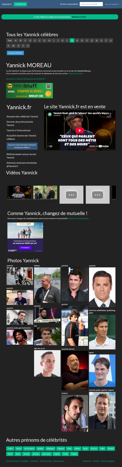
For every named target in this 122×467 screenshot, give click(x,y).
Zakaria (61, 448)
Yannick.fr (7, 4)
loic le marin (29, 448)
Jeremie (36, 454)
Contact (96, 461)
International (58, 461)
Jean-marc (46, 454)
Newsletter (87, 461)
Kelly (18, 454)
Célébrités (20, 4)
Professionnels (46, 461)
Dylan (65, 454)
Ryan (85, 448)
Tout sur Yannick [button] (111, 4)
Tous (10, 40)
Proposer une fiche (75, 73)
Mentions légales (107, 461)
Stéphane (50, 448)
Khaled (110, 448)
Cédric (10, 448)
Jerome (26, 454)
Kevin (10, 454)
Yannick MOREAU (15, 53)
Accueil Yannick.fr (13, 461)
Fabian (56, 454)
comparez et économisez (78, 218)
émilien (40, 448)
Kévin (18, 448)
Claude (74, 454)
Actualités (25, 461)
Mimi (102, 448)
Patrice (94, 448)
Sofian (77, 448)
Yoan (69, 448)
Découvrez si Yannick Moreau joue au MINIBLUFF (26, 79)
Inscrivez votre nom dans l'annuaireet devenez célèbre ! (22, 146)
